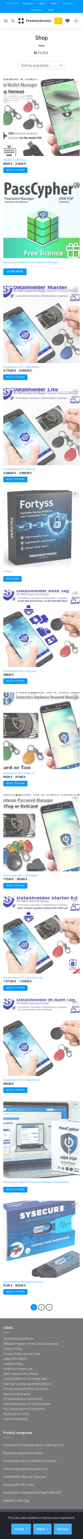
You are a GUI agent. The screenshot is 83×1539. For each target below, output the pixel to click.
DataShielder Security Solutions (24, 1477)
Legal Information (15, 1358)
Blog (41, 3)
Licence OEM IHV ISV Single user (25, 1379)
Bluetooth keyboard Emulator (23, 1453)
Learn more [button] (15, 271)
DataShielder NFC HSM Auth (20, 671)
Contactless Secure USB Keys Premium (29, 1461)
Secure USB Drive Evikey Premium (23, 1282)
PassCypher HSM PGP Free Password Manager (30, 262)
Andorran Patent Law (18, 1369)
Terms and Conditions (18, 1338)
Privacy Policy (12, 1348)
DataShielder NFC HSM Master (21, 367)
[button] (5, 21)
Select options (15, 170)
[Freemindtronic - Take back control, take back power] (34, 20)
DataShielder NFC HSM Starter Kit (23, 977)
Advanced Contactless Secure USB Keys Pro (33, 1445)
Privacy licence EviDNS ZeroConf (25, 1389)
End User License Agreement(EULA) (27, 1384)
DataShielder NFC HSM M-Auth (21, 1080)
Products (28, 3)
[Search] (12, 21)
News (53, 3)
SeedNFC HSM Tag (14, 160)
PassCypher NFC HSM (18, 1485)
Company (36, 9)
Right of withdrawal (16, 1394)
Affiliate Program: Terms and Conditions (30, 1344)
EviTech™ (11, 3)
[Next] (49, 1307)
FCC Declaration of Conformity (24, 1409)
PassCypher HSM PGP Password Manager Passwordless (36, 1182)
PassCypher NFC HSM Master (20, 875)
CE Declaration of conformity (23, 1399)
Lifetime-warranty (15, 1419)
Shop (51, 9)
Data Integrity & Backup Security (25, 1469)
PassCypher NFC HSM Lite (19, 773)
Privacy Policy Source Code (21, 1354)
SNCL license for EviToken (20, 1374)
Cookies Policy (13, 1364)
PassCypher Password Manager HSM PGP (32, 1492)
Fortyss (7, 571)
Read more (12, 578)
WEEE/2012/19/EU (16, 1414)
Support (67, 3)
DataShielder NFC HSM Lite (19, 469)
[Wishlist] (67, 21)
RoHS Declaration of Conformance (26, 1404)
